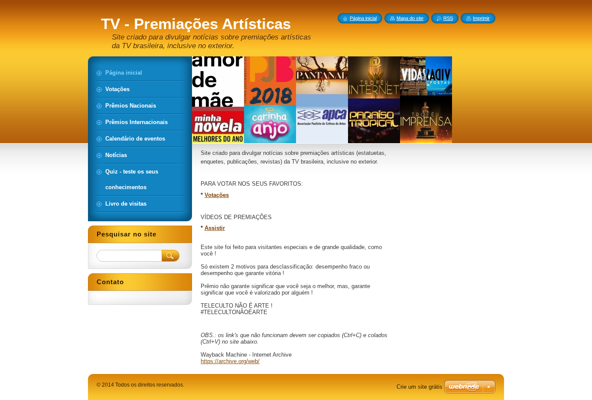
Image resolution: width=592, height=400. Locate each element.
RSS (448, 18)
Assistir (215, 228)
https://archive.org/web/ (230, 361)
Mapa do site (410, 18)
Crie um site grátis (419, 387)
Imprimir (481, 18)
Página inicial (363, 18)
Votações (217, 195)
